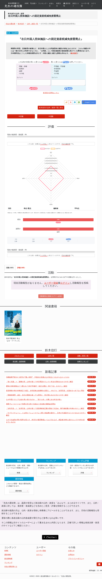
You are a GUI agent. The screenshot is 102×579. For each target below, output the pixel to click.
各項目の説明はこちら (51, 93)
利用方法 (58, 4)
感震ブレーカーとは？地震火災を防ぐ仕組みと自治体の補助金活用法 (30, 404)
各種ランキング (82, 361)
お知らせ (51, 4)
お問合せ (71, 555)
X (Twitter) (50, 537)
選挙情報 (66, 4)
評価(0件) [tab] (21, 268)
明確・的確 (23, 66)
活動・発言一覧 (82, 356)
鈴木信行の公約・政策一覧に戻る (51, 108)
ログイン (93, 4)
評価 (21, 116)
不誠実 (56, 71)
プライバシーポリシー (76, 559)
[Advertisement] (51, 443)
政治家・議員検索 (19, 361)
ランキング (50, 473)
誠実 (20, 71)
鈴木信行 (74, 53)
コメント (20, 77)
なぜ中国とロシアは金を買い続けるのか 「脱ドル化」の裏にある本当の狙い (34, 399)
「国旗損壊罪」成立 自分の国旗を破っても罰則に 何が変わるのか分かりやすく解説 (37, 395)
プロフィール (19, 356)
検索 (18, 473)
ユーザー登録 (85, 4)
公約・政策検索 (51, 361)
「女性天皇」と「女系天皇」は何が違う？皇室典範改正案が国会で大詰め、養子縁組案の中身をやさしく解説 (45, 408)
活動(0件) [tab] (10, 268)
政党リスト (76, 4)
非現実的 (57, 69)
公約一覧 (51, 356)
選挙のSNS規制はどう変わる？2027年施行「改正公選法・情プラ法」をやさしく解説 (36, 386)
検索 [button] (33, 3)
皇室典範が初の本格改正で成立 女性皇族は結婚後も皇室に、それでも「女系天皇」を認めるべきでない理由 (45, 391)
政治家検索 (8, 559)
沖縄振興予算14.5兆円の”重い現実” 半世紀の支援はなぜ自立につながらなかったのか (37, 377)
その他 (21, 73)
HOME (27, 3)
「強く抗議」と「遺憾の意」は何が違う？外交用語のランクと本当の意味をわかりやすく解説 (39, 382)
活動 (51, 116)
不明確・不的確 (59, 66)
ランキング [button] (42, 3)
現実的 (21, 69)
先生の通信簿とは (10, 566)
